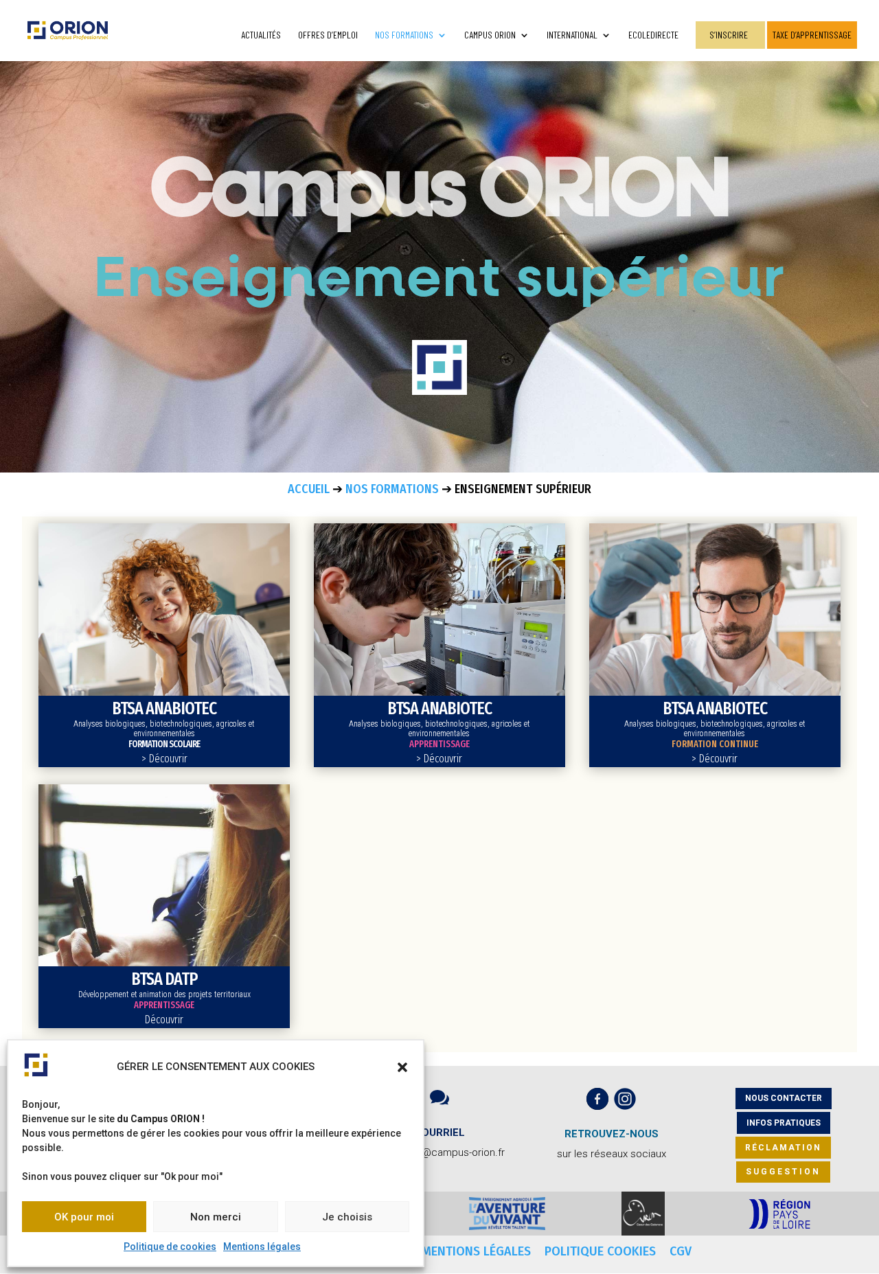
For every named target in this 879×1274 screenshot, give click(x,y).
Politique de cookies (170, 1246)
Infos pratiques (783, 1123)
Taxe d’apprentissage (812, 35)
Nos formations (404, 35)
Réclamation (783, 1147)
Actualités (261, 35)
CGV (681, 1251)
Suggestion (783, 1171)
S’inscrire (728, 35)
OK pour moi (84, 1217)
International (572, 35)
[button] (402, 1067)
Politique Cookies (602, 1251)
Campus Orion (490, 35)
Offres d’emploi (328, 35)
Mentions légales (262, 1246)
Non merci (215, 1217)
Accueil (309, 489)
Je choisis (347, 1217)
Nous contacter (783, 1098)
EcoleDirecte (653, 35)
